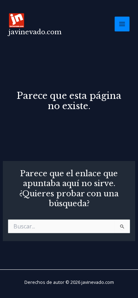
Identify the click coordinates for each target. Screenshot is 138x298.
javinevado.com (35, 32)
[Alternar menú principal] (122, 24)
